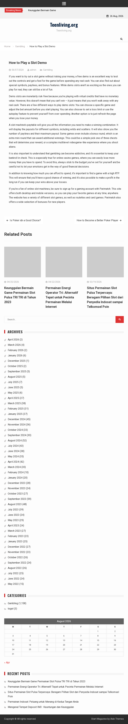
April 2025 (13, 398)
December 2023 (16, 483)
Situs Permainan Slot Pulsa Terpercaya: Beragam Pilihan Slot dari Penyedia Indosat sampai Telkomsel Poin (105, 297)
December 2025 (16, 360)
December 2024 (16, 419)
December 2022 (16, 546)
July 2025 (13, 382)
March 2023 (14, 530)
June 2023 (13, 514)
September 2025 (17, 371)
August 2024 (15, 440)
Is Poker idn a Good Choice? (25, 220)
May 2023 (13, 520)
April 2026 (13, 339)
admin (33, 70)
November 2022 (16, 552)
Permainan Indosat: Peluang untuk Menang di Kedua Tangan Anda (43, 701)
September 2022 (17, 562)
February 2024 (16, 472)
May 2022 (13, 583)
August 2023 (15, 504)
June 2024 (13, 451)
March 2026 (14, 344)
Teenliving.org (64, 24)
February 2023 (16, 536)
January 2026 (15, 355)
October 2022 (15, 557)
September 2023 (17, 498)
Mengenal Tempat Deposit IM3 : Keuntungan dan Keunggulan (41, 707)
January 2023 (15, 541)
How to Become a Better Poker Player (97, 220)
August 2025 (15, 376)
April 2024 (13, 461)
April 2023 (13, 525)
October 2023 (15, 493)
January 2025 (15, 413)
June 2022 (13, 578)
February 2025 (16, 408)
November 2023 (16, 488)
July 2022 (13, 573)
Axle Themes (117, 718)
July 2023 (13, 509)
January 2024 (15, 477)
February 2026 (16, 350)
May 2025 (13, 392)
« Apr (7, 662)
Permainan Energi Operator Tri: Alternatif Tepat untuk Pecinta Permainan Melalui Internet (62, 297)
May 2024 (13, 456)
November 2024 (16, 424)
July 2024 (13, 445)
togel (10, 608)
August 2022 (15, 568)
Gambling (48, 70)
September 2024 (17, 435)
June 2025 (13, 387)
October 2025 (15, 366)
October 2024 (15, 429)
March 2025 (14, 403)
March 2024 (14, 467)
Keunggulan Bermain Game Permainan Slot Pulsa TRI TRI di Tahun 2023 (46, 681)
